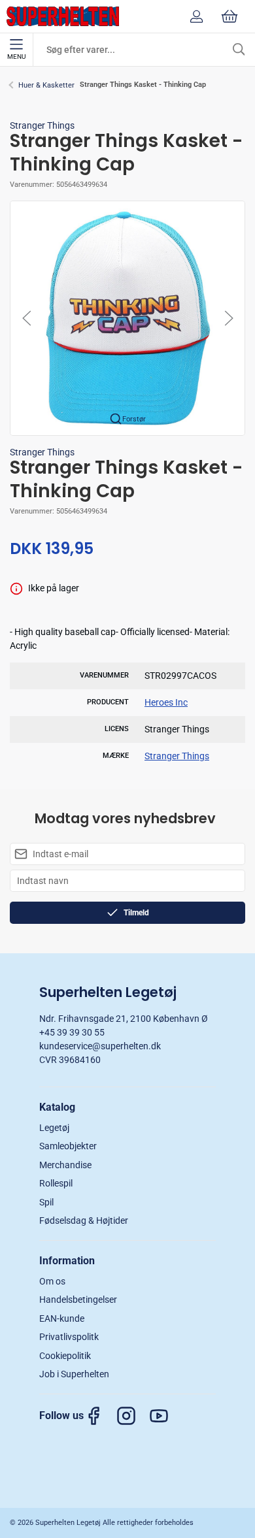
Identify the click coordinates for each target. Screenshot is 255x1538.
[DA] (63, 16)
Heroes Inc (166, 702)
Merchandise (65, 1165)
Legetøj (54, 1127)
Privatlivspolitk (69, 1337)
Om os (52, 1281)
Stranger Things (42, 125)
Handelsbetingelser (78, 1299)
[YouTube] (165, 1415)
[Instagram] (132, 1415)
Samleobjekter (68, 1146)
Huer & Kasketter (46, 85)
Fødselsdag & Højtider (83, 1220)
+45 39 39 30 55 (72, 1032)
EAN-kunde (61, 1318)
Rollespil (56, 1183)
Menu (16, 56)
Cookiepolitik (65, 1355)
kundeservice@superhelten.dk (100, 1046)
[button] (127, 317)
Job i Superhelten (74, 1374)
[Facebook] (100, 1415)
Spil (46, 1202)
